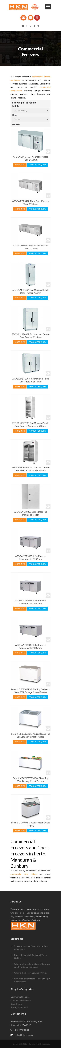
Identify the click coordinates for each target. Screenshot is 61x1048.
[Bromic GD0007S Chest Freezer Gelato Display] (30, 807)
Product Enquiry (37, 165)
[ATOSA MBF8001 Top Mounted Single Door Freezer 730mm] (30, 274)
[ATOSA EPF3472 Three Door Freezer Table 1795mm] (30, 185)
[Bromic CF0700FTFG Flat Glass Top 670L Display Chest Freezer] (30, 762)
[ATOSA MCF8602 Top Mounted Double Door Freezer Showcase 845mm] (30, 452)
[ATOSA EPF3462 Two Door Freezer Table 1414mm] (30, 141)
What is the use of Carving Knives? (30, 973)
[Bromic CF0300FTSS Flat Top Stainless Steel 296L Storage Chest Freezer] (30, 673)
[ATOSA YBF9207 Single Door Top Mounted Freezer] (30, 496)
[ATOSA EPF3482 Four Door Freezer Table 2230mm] (30, 230)
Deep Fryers (16, 1004)
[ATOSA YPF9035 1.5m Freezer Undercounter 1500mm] (30, 585)
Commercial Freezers (21, 1000)
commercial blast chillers (24, 874)
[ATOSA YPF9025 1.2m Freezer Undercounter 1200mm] (30, 540)
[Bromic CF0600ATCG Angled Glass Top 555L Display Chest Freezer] (30, 718)
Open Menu (48, 6)
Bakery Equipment (19, 1007)
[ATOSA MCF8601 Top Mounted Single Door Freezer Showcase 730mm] (30, 407)
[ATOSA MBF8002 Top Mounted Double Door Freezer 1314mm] (30, 318)
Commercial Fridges (20, 997)
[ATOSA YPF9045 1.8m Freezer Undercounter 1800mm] (30, 629)
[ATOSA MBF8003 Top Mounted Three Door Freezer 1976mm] (30, 363)
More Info (20, 165)
